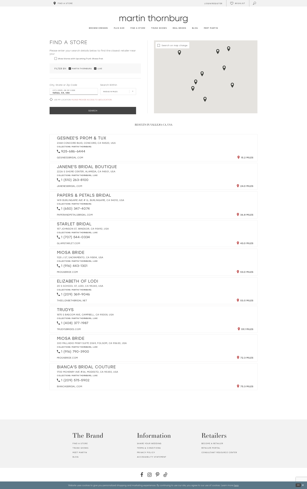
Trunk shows (80, 448)
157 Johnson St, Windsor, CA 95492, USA (83, 228)
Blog (76, 457)
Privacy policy (146, 452)
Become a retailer (212, 443)
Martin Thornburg (81, 146)
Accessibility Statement (151, 457)
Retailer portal (210, 448)
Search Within (108, 85)
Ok (298, 485)
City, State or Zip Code (63, 85)
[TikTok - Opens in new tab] (165, 474)
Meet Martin (80, 452)
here (236, 485)
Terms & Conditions (149, 448)
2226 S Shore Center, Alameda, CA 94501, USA (86, 171)
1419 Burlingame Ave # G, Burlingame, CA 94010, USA (90, 200)
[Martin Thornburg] (153, 19)
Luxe (95, 175)
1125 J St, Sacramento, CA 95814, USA (80, 257)
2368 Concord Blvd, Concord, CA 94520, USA (86, 142)
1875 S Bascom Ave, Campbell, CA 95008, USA (85, 314)
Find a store (80, 443)
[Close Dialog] (303, 485)
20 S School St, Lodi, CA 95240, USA (80, 285)
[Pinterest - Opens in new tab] (157, 474)
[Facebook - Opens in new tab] (141, 474)
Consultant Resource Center (219, 452)
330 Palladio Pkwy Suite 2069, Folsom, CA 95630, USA (92, 343)
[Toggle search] (254, 3)
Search (92, 110)
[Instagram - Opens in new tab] (149, 474)
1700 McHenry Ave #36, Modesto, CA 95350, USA (87, 371)
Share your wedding (149, 443)
